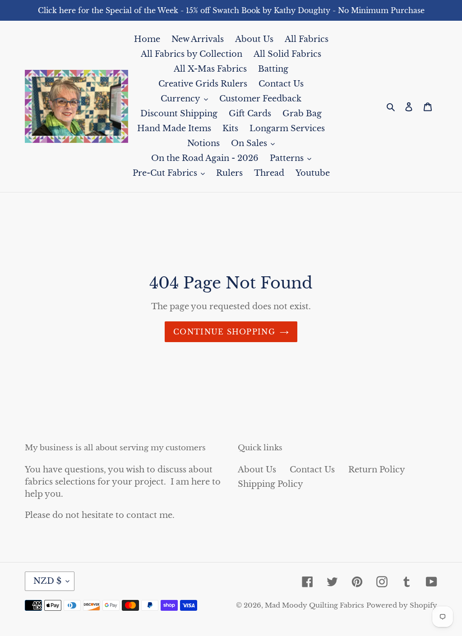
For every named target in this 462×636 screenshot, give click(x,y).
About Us (257, 470)
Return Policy (376, 470)
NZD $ (47, 581)
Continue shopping (224, 331)
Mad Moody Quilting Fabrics (314, 605)
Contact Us (312, 470)
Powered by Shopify (401, 605)
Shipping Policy (270, 484)
